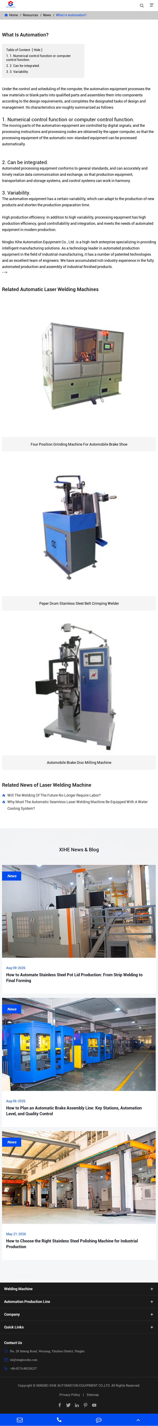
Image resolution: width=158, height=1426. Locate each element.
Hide (37, 50)
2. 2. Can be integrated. (23, 66)
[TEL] (59, 1420)
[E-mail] (20, 1420)
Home (13, 15)
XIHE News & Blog (79, 850)
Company (12, 1314)
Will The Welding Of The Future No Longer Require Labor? (51, 795)
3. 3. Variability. (17, 72)
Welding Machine (18, 1289)
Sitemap (93, 1395)
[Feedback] (99, 1420)
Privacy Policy (69, 1395)
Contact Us (13, 1343)
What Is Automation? (71, 15)
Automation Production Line (27, 1301)
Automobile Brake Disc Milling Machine (79, 762)
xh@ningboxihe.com (23, 1360)
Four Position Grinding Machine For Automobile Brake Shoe (79, 444)
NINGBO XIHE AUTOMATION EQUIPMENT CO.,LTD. (73, 1386)
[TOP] (138, 1420)
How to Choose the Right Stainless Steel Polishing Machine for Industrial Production (72, 1243)
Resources (30, 15)
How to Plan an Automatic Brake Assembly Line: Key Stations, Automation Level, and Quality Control (74, 1111)
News (47, 15)
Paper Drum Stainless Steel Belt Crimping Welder (79, 603)
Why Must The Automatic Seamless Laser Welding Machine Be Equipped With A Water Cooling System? (75, 805)
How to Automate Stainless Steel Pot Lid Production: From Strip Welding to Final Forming (74, 977)
